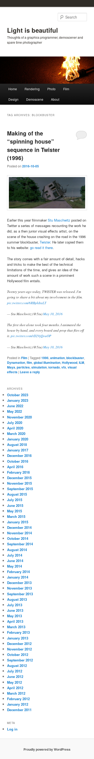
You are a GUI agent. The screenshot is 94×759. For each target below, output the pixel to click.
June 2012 (15, 676)
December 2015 (19, 477)
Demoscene (34, 99)
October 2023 (17, 394)
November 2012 (19, 649)
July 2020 (14, 422)
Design (13, 99)
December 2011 (19, 709)
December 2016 (19, 455)
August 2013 (17, 599)
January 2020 (17, 439)
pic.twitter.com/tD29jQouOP (31, 335)
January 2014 (17, 577)
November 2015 (19, 483)
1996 (45, 357)
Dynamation (16, 362)
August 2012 (17, 665)
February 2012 (18, 698)
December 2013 (19, 582)
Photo (51, 89)
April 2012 (15, 687)
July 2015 (14, 499)
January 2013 (17, 638)
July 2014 (14, 555)
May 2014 (14, 566)
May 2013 (14, 615)
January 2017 (17, 450)
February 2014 (18, 571)
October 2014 (17, 538)
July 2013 (14, 604)
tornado (54, 367)
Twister (45, 242)
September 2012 (20, 660)
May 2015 (14, 510)
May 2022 (14, 411)
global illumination (47, 362)
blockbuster (75, 357)
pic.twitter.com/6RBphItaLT (26, 303)
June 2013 (15, 610)
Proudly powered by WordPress (47, 749)
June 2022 (15, 405)
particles (23, 367)
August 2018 (17, 444)
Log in (12, 729)
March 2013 (16, 626)
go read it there (41, 247)
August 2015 (17, 494)
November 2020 (19, 417)
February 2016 (18, 472)
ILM (81, 362)
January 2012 (17, 704)
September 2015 (20, 488)
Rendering (32, 89)
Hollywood (69, 362)
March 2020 (16, 433)
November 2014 (19, 532)
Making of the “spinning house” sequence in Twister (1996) (33, 145)
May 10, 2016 (53, 313)
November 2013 (19, 588)
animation (57, 357)
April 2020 (15, 428)
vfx (63, 367)
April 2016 (15, 466)
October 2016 (17, 461)
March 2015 (16, 516)
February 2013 (18, 632)
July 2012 (14, 671)
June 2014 (15, 560)
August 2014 (17, 549)
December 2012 (19, 643)
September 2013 (20, 593)
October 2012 (17, 654)
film (29, 362)
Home (12, 89)
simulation (39, 367)
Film (66, 89)
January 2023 (17, 400)
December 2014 (19, 527)
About (55, 99)
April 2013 (15, 621)
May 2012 (14, 682)
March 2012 (16, 693)
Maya (11, 367)
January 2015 (17, 521)
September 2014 (20, 543)
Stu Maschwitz (59, 220)
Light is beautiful (32, 30)
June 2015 (15, 505)
